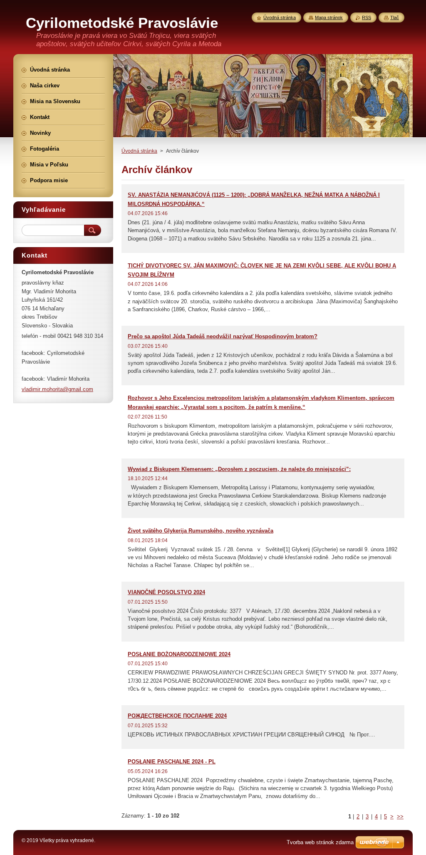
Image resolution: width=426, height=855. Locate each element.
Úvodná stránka (139, 151)
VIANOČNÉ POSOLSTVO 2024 (166, 592)
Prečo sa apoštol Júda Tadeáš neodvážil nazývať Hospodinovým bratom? (222, 336)
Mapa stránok (329, 17)
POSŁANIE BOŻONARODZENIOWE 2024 (179, 654)
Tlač (394, 17)
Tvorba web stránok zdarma (320, 842)
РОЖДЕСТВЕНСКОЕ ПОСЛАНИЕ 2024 (177, 716)
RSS (366, 17)
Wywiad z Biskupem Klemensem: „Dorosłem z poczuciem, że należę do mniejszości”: (239, 469)
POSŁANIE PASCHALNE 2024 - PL (171, 761)
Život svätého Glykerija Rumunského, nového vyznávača (200, 531)
